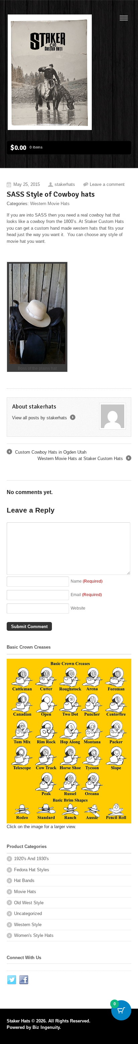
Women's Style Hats (34, 935)
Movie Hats (25, 891)
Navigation (124, 18)
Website (78, 608)
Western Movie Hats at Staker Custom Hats (84, 459)
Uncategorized (28, 913)
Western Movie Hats (50, 203)
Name (86, 581)
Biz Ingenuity (46, 1027)
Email (86, 594)
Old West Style (29, 902)
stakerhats (65, 184)
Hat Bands (24, 880)
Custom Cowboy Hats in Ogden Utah (46, 453)
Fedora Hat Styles (31, 869)
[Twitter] (12, 980)
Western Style (28, 924)
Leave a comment (107, 184)
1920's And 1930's (31, 858)
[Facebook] (24, 980)
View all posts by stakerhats (43, 417)
